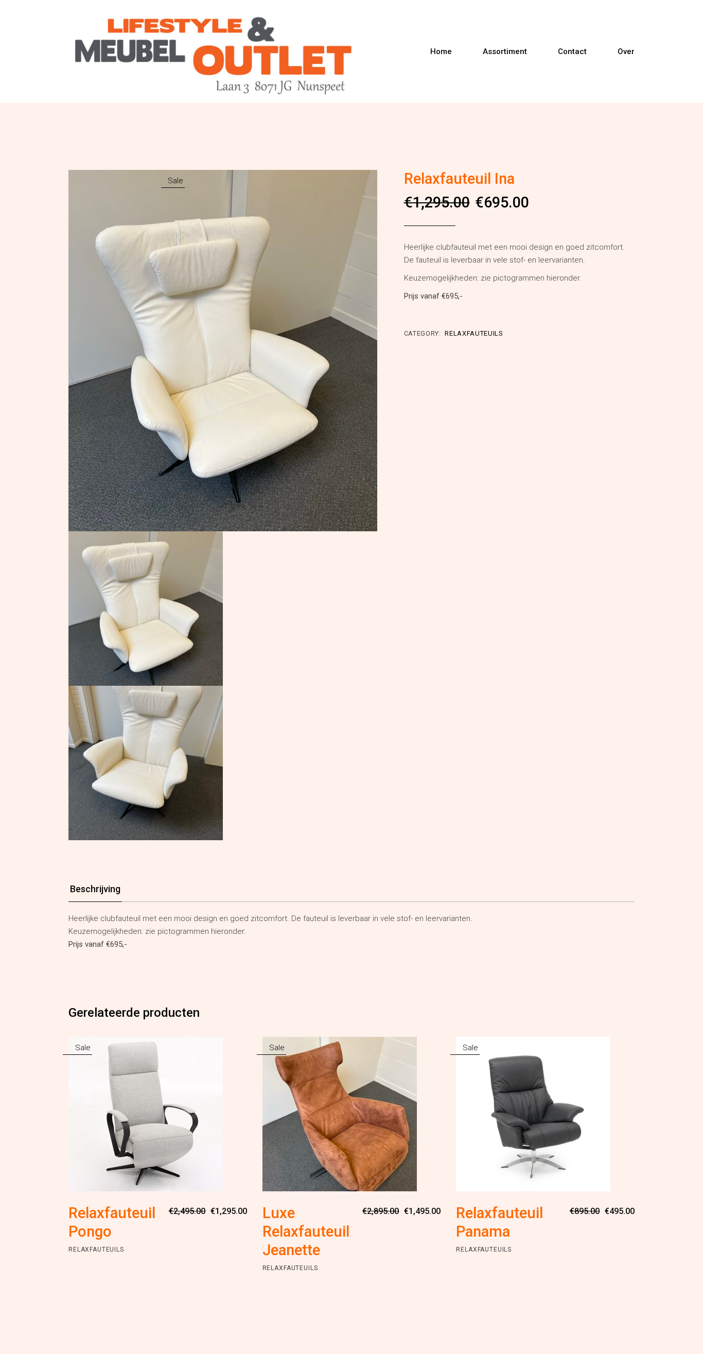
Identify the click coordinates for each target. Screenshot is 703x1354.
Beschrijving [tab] (95, 888)
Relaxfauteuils (474, 333)
